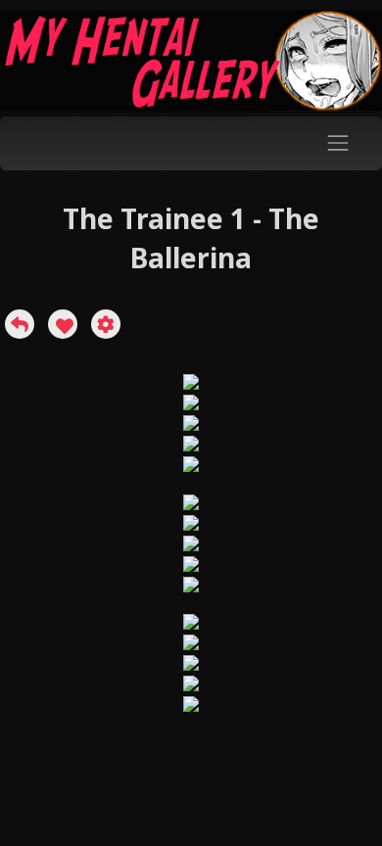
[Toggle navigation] (338, 143)
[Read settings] (105, 324)
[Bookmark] (62, 324)
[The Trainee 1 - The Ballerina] (19, 324)
